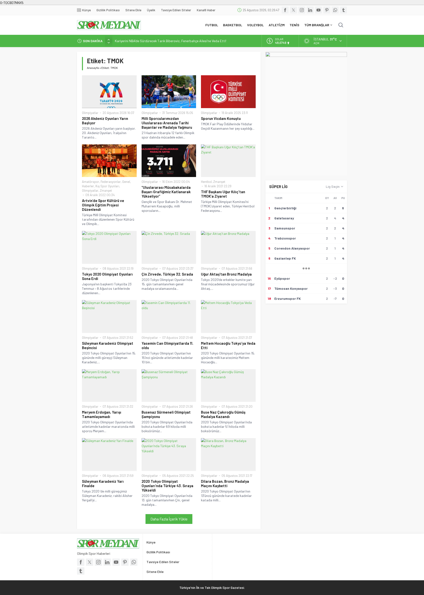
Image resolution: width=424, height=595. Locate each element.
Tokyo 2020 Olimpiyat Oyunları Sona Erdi (107, 276)
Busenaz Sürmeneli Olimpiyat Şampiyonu (166, 414)
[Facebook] (285, 10)
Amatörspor (90, 182)
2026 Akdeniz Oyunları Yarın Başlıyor (105, 120)
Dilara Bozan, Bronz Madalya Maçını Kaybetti (225, 483)
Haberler (88, 186)
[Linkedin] (310, 10)
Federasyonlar (111, 182)
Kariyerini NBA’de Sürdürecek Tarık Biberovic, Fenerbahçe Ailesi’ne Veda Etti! (170, 41)
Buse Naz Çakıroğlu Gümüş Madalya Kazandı (223, 414)
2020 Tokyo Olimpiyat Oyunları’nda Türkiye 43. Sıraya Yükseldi (167, 485)
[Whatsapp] (335, 10)
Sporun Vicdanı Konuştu (221, 118)
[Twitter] (293, 10)
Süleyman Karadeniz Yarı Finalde (103, 483)
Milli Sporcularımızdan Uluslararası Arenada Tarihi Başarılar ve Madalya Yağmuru (167, 122)
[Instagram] (301, 10)
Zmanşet (106, 190)
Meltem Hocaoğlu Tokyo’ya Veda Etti (228, 345)
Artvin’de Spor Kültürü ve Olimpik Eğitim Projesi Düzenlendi (103, 205)
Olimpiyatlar (90, 113)
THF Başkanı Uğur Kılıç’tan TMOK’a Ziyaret (223, 194)
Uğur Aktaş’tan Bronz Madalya (226, 274)
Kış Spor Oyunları (107, 186)
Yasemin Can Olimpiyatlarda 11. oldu (167, 345)
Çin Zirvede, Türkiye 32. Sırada (167, 274)
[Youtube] (318, 10)
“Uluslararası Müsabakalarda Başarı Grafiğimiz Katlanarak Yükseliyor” (166, 191)
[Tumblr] (343, 10)
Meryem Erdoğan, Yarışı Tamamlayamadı (101, 414)
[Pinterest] (326, 10)
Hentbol (206, 182)
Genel (126, 182)
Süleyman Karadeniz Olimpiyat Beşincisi (107, 345)
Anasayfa (93, 67)
